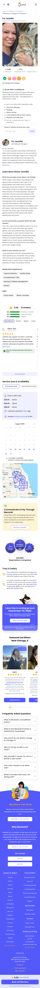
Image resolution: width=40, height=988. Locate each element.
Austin (10, 881)
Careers (29, 901)
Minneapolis (10, 907)
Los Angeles (10, 904)
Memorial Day (30, 936)
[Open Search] (36, 4)
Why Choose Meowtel (30, 893)
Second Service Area (29, 386)
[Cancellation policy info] (30, 986)
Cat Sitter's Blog (30, 914)
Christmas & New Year (30, 944)
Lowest (33, 321)
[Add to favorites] (34, 25)
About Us (30, 881)
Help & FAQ (30, 910)
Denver (10, 896)
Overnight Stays (30, 927)
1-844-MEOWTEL (20, 968)
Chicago (10, 889)
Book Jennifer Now (20, 620)
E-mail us (20, 965)
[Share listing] (30, 25)
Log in (20, 858)
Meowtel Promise (29, 877)
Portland (10, 926)
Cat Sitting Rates (30, 889)
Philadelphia (10, 919)
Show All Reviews (20, 374)
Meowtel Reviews (29, 897)
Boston (10, 885)
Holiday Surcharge (21, 416)
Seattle (10, 938)
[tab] (10, 707)
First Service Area (11, 386)
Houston (10, 900)
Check (32, 131)
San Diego (10, 930)
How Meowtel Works (30, 885)
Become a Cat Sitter (20, 819)
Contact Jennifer (20, 527)
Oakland (10, 915)
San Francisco (10, 934)
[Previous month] (5, 424)
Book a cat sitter (20, 847)
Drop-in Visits (30, 923)
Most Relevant (9, 321)
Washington (10, 942)
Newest (18, 321)
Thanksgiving (30, 941)
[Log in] (8, 4)
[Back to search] (4, 4)
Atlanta (10, 877)
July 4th (29, 939)
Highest (26, 321)
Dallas (10, 892)
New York (10, 911)
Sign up (20, 864)
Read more (6, 346)
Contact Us (20, 953)
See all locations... (10, 945)
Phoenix (10, 923)
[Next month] (34, 424)
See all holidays (30, 947)
